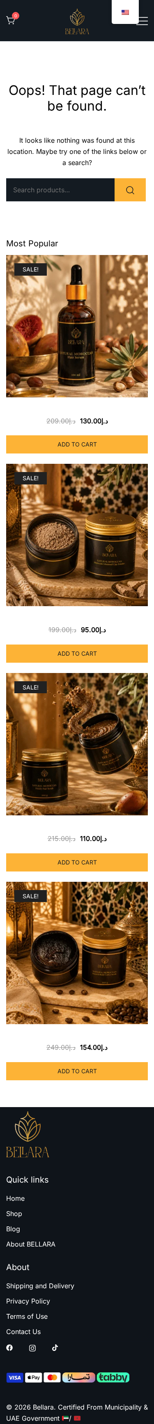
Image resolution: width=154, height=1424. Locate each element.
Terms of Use (27, 1316)
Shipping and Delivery (40, 1286)
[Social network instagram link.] (32, 1347)
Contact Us (23, 1331)
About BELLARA (30, 1244)
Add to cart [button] (77, 444)
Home (15, 1198)
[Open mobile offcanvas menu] (142, 20)
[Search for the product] (130, 189)
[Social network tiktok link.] (55, 1347)
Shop (14, 1213)
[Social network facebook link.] (9, 1347)
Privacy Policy (28, 1301)
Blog (13, 1229)
